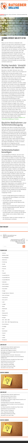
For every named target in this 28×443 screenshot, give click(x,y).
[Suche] (24, 246)
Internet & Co (5, 297)
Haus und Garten (12, 14)
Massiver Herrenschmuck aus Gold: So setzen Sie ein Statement (9, 236)
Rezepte (4, 317)
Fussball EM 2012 (5, 275)
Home (6, 14)
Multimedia (4, 308)
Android (4, 253)
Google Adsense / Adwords (8, 293)
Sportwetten (4, 330)
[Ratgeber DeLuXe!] (14, 6)
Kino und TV (4, 299)
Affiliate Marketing (4, 348)
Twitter (3, 335)
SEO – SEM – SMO (6, 319)
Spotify (2, 361)
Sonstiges (4, 326)
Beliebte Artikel (5, 255)
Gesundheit (4, 288)
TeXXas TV (3, 362)
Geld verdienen (5, 284)
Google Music (4, 356)
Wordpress (4, 339)
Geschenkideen (5, 286)
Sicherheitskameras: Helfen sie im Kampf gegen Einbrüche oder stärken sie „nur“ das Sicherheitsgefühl (17, 241)
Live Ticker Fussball (5, 359)
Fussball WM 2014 (6, 279)
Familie (3, 264)
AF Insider (3, 347)
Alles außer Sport (4, 350)
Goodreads (3, 354)
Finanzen (4, 268)
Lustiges (4, 304)
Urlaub (3, 337)
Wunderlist (3, 367)
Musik (3, 310)
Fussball (4, 273)
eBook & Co (4, 259)
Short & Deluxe (5, 324)
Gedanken (4, 282)
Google (3, 290)
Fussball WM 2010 (6, 277)
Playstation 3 (4, 315)
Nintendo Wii (5, 313)
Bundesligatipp (5, 257)
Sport (3, 328)
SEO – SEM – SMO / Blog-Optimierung (10, 322)
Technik (3, 333)
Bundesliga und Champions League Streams (10, 352)
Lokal (3, 302)
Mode (3, 306)
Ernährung (4, 262)
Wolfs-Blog (3, 366)
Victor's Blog (3, 364)
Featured (4, 266)
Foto (3, 270)
